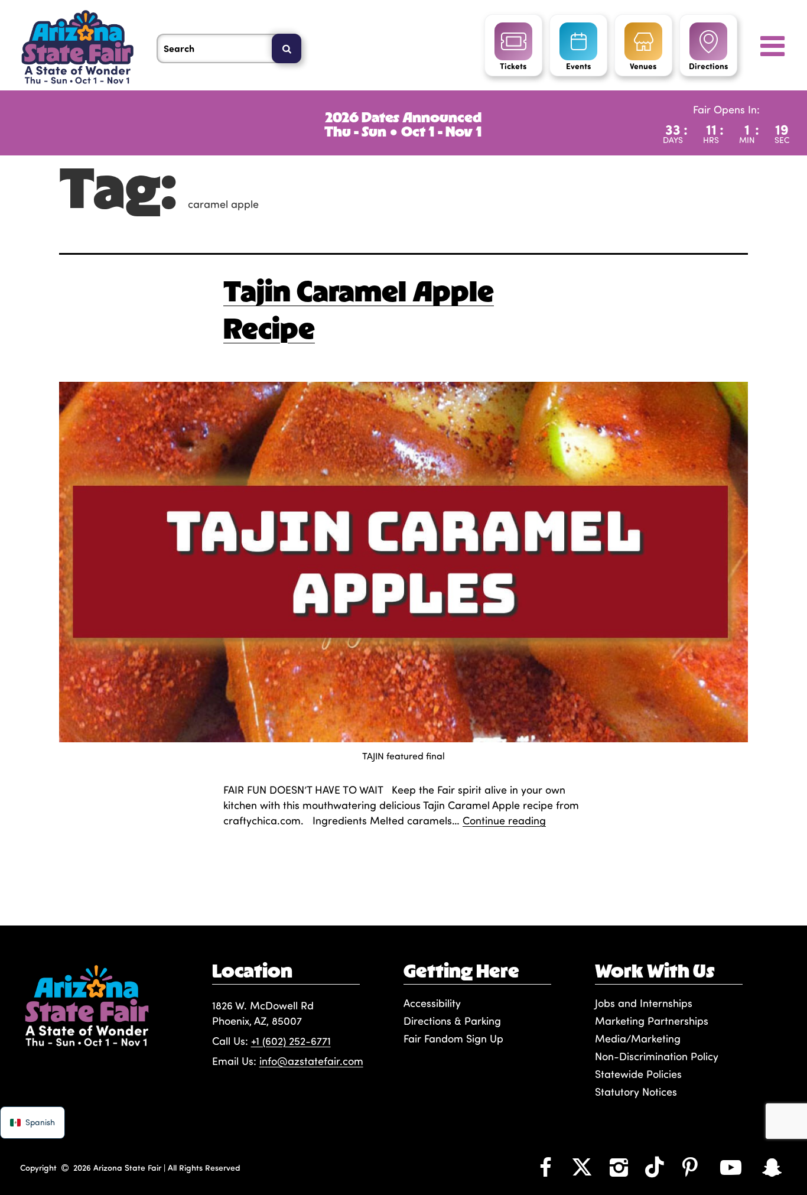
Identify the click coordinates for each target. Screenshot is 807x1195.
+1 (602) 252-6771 (291, 1040)
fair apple (451, 884)
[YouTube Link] (731, 1166)
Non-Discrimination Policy (656, 1056)
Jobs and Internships (643, 1002)
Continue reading (504, 820)
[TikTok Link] (654, 1166)
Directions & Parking (452, 1020)
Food (311, 869)
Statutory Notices (636, 1091)
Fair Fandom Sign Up (453, 1038)
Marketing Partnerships (651, 1020)
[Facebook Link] (545, 1166)
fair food (501, 884)
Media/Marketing (638, 1038)
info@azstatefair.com (311, 1060)
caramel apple (387, 884)
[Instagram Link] (618, 1166)
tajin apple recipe (265, 900)
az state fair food (304, 884)
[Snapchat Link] (771, 1166)
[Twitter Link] (582, 1166)
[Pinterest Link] (690, 1166)
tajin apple (552, 884)
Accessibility (432, 1002)
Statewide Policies (638, 1073)
